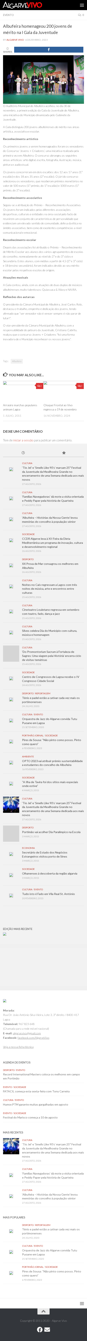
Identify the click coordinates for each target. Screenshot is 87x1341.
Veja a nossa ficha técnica (18, 1046)
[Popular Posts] (64, 453)
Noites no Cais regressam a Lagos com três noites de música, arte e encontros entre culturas (49, 588)
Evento (8, 15)
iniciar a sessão (23, 440)
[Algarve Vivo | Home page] (29, 5)
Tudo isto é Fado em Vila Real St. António (48, 894)
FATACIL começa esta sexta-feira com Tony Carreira (36, 1091)
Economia (28, 848)
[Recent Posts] (23, 453)
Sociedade (28, 534)
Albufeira (16, 361)
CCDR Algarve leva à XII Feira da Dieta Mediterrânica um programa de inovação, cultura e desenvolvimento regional (52, 542)
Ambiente (28, 756)
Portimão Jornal (33, 735)
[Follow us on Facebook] (40, 1330)
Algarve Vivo (15, 39)
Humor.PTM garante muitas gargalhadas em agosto (35, 1104)
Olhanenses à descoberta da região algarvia (49, 873)
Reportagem (42, 693)
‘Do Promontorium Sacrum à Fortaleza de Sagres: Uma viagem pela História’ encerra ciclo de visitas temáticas (51, 655)
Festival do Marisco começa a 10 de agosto (30, 1117)
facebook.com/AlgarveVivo (33, 1037)
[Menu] (82, 5)
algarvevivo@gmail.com (27, 1033)
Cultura (27, 463)
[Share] (48, 50)
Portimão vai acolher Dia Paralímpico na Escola (51, 832)
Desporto (28, 559)
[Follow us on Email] (47, 1330)
